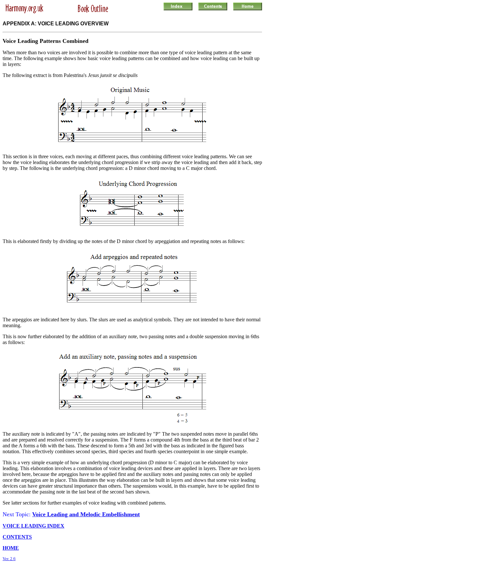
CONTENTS (17, 537)
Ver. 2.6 (9, 558)
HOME (11, 548)
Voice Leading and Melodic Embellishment (86, 514)
